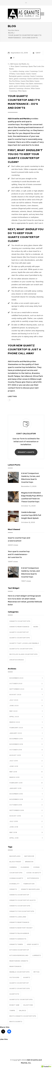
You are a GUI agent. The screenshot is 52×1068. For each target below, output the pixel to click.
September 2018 (26, 810)
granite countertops (20, 79)
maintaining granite (18, 961)
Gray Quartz (29, 83)
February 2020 (26, 727)
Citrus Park (38, 376)
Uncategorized (16, 660)
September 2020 (26, 689)
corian (27, 71)
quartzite (14, 994)
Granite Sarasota (17, 939)
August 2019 (26, 755)
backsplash (14, 856)
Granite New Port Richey (21, 928)
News (12, 66)
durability (14, 884)
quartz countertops (32, 86)
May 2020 (26, 711)
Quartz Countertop (19, 632)
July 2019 (26, 761)
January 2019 (26, 788)
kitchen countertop (19, 950)
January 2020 (26, 733)
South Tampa (14, 376)
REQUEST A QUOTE (26, 452)
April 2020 (26, 716)
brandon (29, 862)
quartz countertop (20, 86)
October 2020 (26, 683)
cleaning (21, 71)
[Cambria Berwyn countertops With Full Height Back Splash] (13, 516)
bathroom (29, 856)
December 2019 (26, 739)
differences (33, 878)
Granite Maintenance (19, 627)
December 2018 (26, 794)
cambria (15, 71)
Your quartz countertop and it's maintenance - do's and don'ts (19, 554)
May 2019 (26, 772)
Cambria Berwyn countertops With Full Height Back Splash (31, 515)
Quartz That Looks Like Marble (24, 643)
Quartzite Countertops (16, 88)
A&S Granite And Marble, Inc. (20, 64)
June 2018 (26, 827)
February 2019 (26, 783)
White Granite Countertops (22, 1016)
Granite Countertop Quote (22, 900)
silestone (27, 88)
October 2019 (26, 750)
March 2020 (26, 722)
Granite (28, 74)
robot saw (14, 1005)
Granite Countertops (19, 621)
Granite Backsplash (30, 889)
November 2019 (26, 744)
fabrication (28, 884)
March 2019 (26, 777)
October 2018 (26, 805)
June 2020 (26, 705)
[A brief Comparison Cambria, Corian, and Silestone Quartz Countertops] (13, 477)
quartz (11, 86)
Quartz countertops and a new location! (19, 539)
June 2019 (26, 766)
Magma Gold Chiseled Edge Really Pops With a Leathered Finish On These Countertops (32, 497)
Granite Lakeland (33, 79)
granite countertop (23, 76)
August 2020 (26, 694)
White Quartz (22, 91)
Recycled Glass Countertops (23, 654)
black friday (15, 862)
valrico (22, 1010)
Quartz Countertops (21, 66)
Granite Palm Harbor (27, 81)
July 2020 (26, 700)
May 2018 (26, 832)
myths (36, 972)
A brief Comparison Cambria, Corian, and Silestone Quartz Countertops (30, 477)
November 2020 (26, 678)
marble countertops (19, 972)
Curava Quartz (20, 74)
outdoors (14, 977)
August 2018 (26, 816)
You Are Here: (13, 30)
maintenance (38, 83)
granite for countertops (21, 911)
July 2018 (26, 821)
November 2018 (26, 799)
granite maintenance (19, 922)
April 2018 (26, 838)
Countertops (34, 71)
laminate (36, 955)
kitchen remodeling (18, 955)
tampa (12, 1010)
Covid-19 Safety (33, 873)
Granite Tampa (20, 83)
